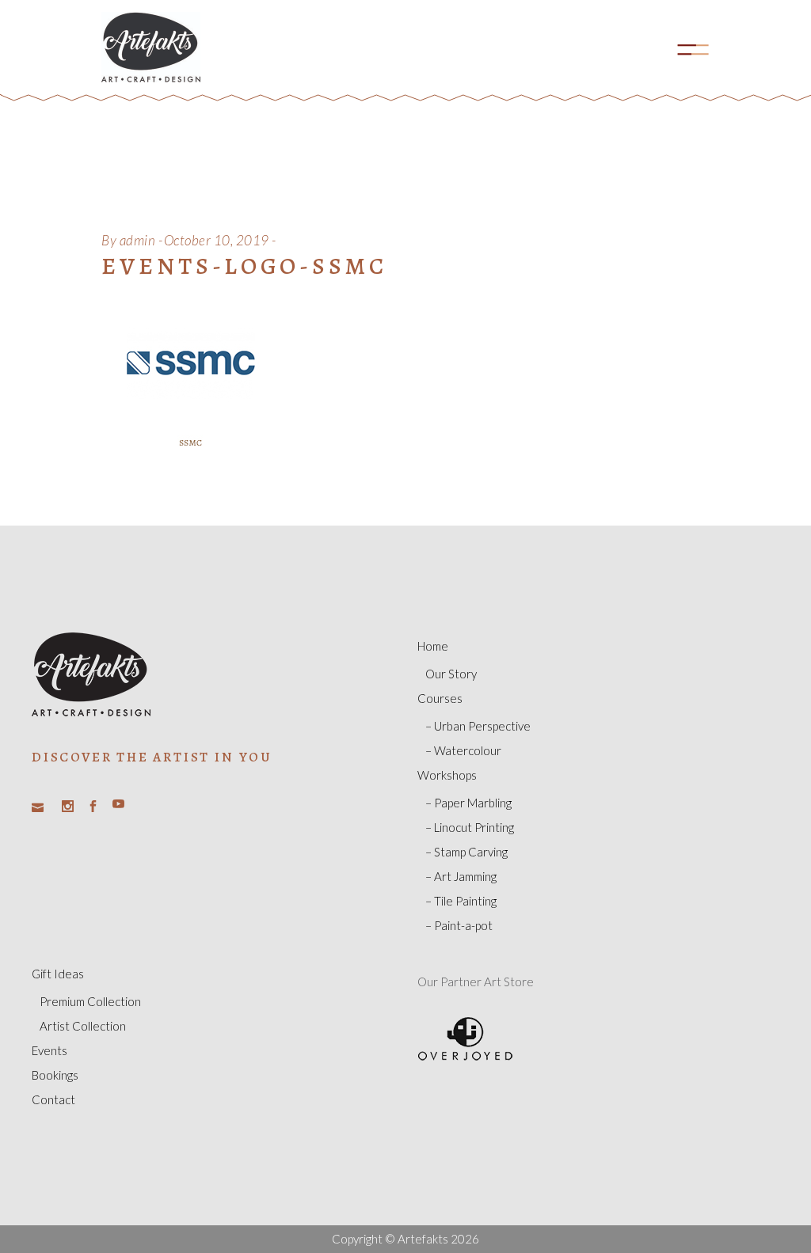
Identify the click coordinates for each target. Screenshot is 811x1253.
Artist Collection (83, 1026)
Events (49, 1050)
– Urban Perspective (478, 726)
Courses (440, 698)
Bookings (55, 1075)
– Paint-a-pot (459, 925)
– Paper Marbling (468, 802)
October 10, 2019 (216, 240)
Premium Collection (90, 1001)
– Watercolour (463, 750)
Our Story (451, 673)
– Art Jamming (461, 876)
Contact (53, 1099)
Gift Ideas (58, 973)
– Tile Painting (461, 901)
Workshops (447, 775)
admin (138, 240)
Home (432, 646)
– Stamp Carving (466, 852)
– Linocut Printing (469, 827)
